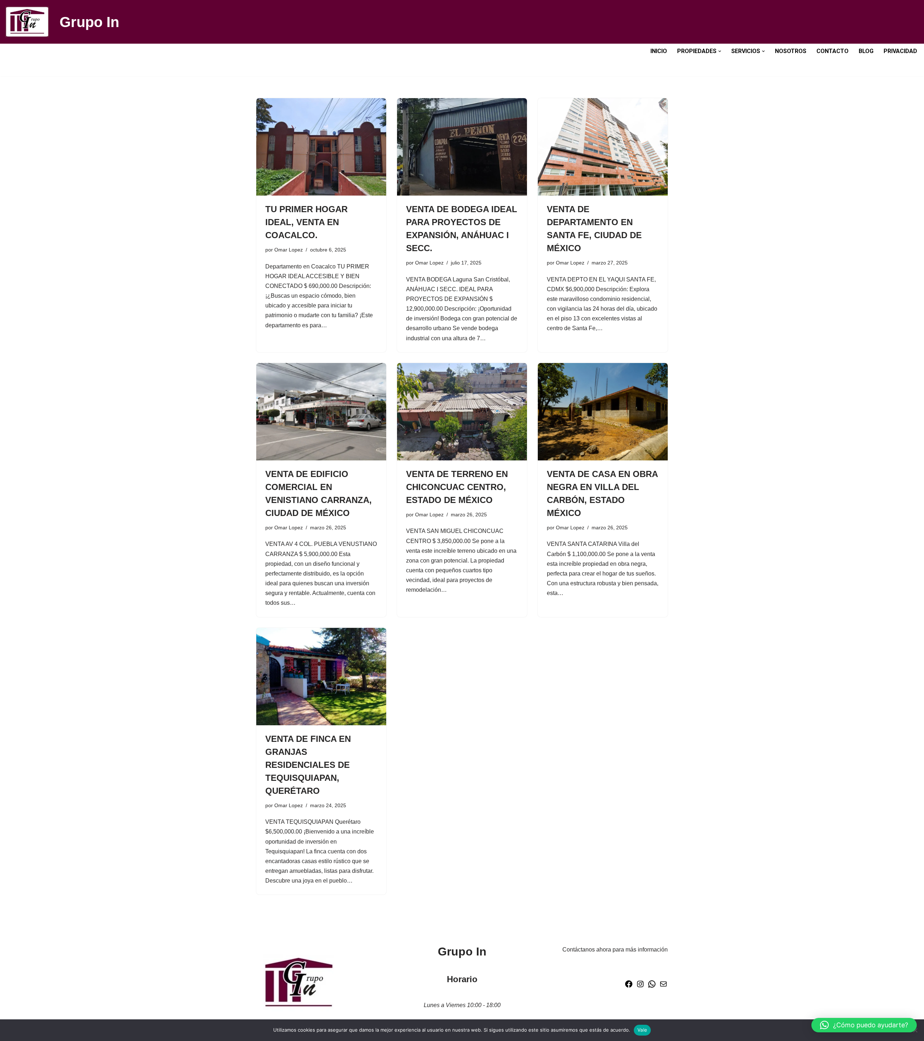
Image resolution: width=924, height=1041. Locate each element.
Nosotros (790, 51)
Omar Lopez (288, 250)
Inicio (658, 51)
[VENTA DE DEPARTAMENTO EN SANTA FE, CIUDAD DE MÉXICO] (603, 147)
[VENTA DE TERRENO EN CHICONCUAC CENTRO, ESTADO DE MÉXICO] (462, 411)
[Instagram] (640, 986)
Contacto (832, 51)
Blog (866, 51)
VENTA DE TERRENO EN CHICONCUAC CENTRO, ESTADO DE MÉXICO (457, 487)
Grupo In (89, 22)
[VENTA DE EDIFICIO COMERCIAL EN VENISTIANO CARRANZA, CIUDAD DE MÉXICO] (321, 411)
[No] (915, 1030)
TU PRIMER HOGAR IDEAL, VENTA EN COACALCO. (306, 222)
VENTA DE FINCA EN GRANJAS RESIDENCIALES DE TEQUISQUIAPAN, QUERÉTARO (308, 765)
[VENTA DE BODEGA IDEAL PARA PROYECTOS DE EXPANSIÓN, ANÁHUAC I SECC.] (462, 147)
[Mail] (663, 986)
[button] (719, 51)
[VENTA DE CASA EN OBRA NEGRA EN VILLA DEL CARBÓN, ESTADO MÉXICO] (603, 411)
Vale (642, 1030)
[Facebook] (628, 986)
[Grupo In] (27, 21)
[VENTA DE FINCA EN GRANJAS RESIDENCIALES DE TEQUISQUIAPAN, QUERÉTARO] (321, 676)
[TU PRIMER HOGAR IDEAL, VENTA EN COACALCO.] (321, 147)
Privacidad (900, 51)
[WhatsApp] (652, 986)
